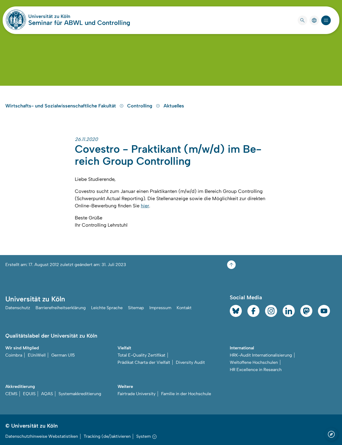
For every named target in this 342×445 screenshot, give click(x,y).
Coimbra (13, 355)
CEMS (11, 393)
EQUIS (29, 393)
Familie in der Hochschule (186, 393)
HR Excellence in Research (256, 369)
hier (145, 206)
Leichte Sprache (107, 307)
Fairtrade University (137, 393)
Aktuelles (174, 106)
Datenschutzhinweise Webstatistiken (41, 436)
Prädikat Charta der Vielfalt (144, 362)
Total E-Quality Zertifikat (141, 355)
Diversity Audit (190, 362)
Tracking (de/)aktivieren (107, 436)
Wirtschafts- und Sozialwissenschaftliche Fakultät (61, 106)
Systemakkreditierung (80, 393)
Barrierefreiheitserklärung (61, 307)
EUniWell (37, 355)
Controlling (140, 106)
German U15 (63, 355)
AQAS (47, 393)
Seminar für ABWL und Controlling (79, 23)
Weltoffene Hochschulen (254, 362)
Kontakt (184, 307)
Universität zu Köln (65, 16)
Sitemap (136, 307)
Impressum (160, 307)
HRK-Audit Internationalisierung (261, 355)
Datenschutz (17, 307)
